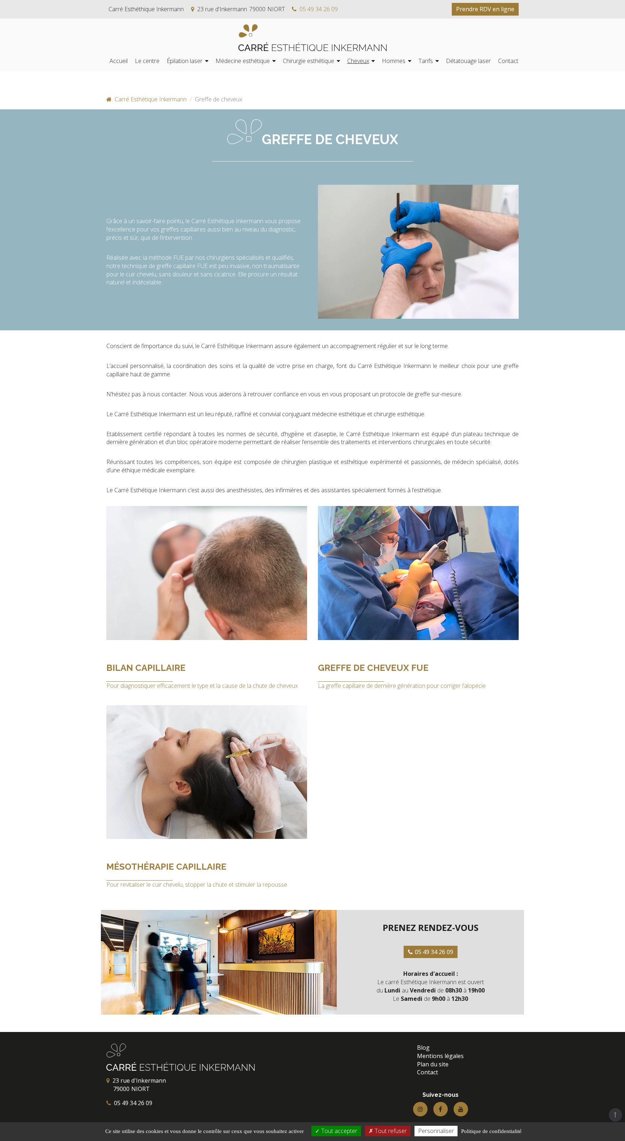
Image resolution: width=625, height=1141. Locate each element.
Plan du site (432, 1064)
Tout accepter (338, 1131)
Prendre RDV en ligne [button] (485, 9)
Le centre (147, 61)
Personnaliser (436, 1131)
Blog (423, 1048)
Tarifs (425, 61)
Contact (508, 61)
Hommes (393, 61)
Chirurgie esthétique (308, 61)
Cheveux (358, 61)
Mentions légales (440, 1056)
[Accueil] (312, 37)
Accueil (119, 61)
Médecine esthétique (243, 61)
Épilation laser (185, 61)
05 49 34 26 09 (318, 9)
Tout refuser (390, 1131)
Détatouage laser (468, 61)
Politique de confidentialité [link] (491, 1131)
